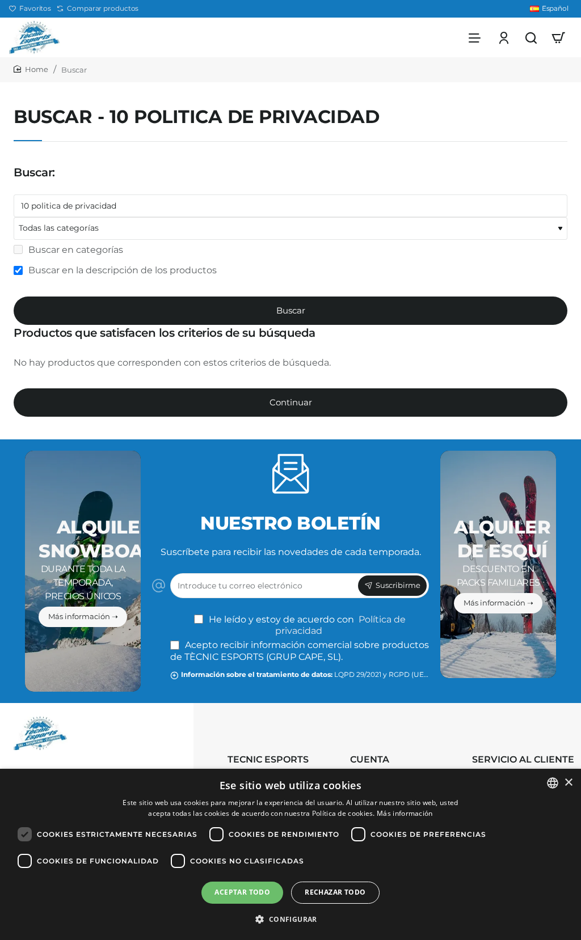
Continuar (291, 402)
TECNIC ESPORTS (268, 759)
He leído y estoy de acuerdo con (306, 625)
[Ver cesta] (558, 37)
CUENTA (369, 759)
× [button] (568, 782)
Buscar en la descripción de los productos (121, 270)
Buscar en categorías (74, 249)
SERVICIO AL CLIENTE (523, 759)
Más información (405, 813)
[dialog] (290, 854)
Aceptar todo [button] (242, 892)
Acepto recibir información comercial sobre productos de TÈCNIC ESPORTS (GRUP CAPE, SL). (299, 651)
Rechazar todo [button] (335, 892)
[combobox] (552, 783)
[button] (290, 919)
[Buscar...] (531, 37)
